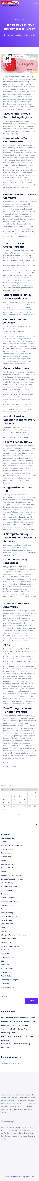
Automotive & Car (7, 838)
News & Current (7, 942)
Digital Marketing (7, 883)
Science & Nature (7, 957)
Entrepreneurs (6, 894)
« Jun (19, 815)
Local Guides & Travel (9, 939)
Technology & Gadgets (9, 980)
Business (4, 842)
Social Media (5, 965)
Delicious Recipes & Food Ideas (12, 879)
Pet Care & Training (8, 950)
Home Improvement (8, 924)
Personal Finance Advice (10, 946)
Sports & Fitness (7, 968)
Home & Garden (7, 920)
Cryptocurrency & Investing (11, 875)
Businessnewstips (14, 35)
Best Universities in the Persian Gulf (16, 1025)
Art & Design (5, 834)
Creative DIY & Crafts (9, 868)
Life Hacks (4, 927)
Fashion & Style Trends (9, 901)
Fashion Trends (6, 905)
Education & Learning (9, 886)
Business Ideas (6, 853)
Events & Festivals (7, 898)
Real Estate (5, 954)
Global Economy (7, 913)
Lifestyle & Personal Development (13, 935)
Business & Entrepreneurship (11, 845)
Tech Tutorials (6, 976)
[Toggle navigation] (36, 3)
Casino (3, 860)
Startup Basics (6, 972)
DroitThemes (15, 1177)
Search (4, 996)
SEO (2, 961)
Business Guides (7, 849)
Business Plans (6, 857)
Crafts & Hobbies (7, 864)
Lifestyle (4, 931)
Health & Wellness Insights (10, 916)
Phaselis (30, 275)
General (4, 909)
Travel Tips (19, 19)
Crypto (3, 872)
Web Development (8, 987)
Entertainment (6, 890)
